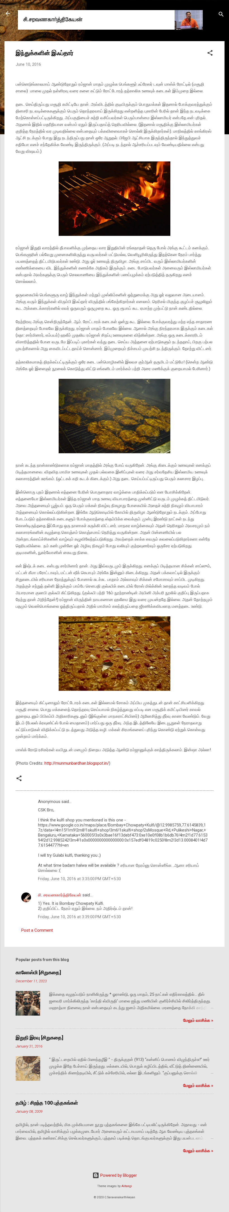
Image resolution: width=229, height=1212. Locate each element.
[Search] (221, 15)
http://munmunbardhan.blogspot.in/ (76, 763)
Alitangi (126, 1186)
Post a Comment (37, 930)
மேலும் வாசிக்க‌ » (198, 1020)
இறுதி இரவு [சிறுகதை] (39, 1037)
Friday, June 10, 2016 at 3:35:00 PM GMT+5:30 (79, 878)
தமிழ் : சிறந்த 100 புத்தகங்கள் (47, 1103)
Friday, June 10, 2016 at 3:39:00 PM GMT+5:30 (79, 916)
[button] (210, 54)
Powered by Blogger (118, 1175)
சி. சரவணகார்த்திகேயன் (59, 895)
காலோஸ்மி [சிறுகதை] (38, 972)
